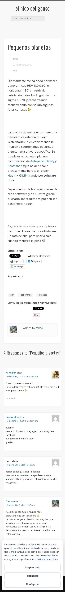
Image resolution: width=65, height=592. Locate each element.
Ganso (10, 501)
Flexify (49, 161)
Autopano (37, 161)
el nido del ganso (33, 8)
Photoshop (15, 166)
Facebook (18, 27)
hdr (12, 294)
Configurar (32, 584)
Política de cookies (47, 559)
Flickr (32, 27)
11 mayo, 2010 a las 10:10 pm (20, 464)
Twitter (25, 27)
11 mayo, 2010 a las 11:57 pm (20, 505)
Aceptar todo (32, 567)
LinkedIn (46, 27)
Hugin (12, 175)
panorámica (27, 294)
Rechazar (32, 575)
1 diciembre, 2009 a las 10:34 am (22, 376)
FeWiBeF (11, 372)
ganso (15, 58)
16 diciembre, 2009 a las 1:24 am (22, 420)
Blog (15, 70)
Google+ (39, 27)
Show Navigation (52, 31)
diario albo (12, 417)
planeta (43, 294)
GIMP (23, 175)
